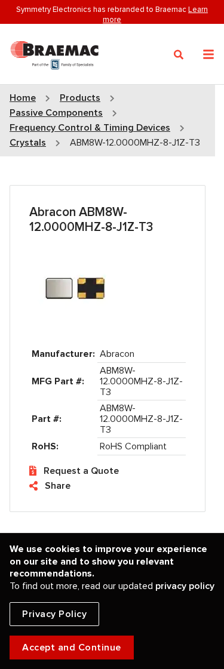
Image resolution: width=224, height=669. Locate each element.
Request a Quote (81, 471)
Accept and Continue (71, 647)
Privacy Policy (54, 614)
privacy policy (184, 586)
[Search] (179, 55)
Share (57, 486)
